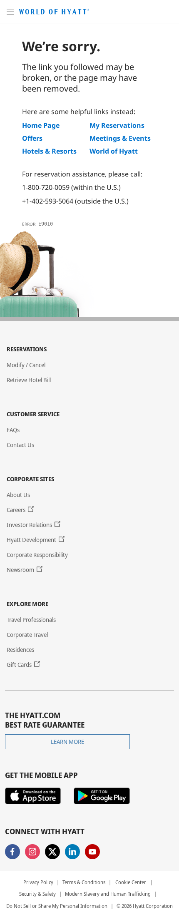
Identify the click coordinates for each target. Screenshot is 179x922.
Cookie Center (130, 882)
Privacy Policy (38, 882)
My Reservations (117, 125)
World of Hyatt (114, 151)
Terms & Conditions (83, 882)
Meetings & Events (120, 138)
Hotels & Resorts (49, 151)
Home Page (41, 125)
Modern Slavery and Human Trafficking (108, 894)
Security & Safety (37, 894)
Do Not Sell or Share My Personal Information (56, 906)
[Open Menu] (10, 11)
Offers (32, 138)
